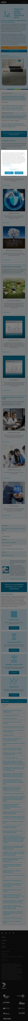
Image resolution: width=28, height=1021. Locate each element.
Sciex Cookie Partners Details (7, 165)
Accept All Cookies (18, 172)
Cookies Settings (13, 169)
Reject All (9, 172)
